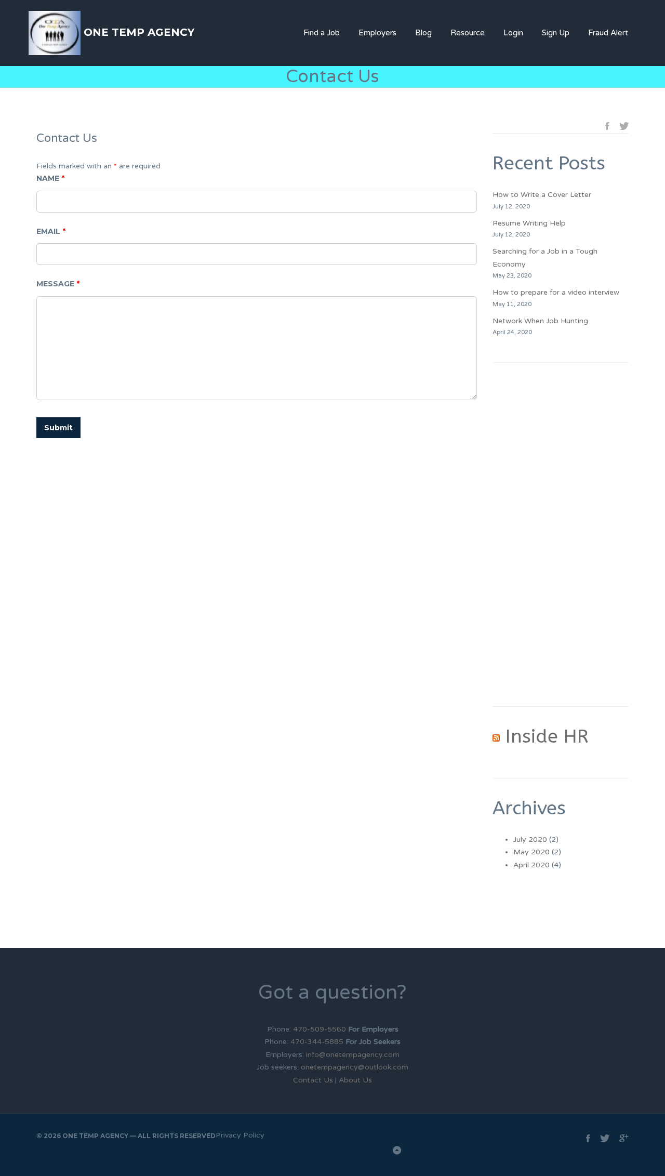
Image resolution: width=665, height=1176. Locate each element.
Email (50, 231)
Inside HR (547, 736)
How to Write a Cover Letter (542, 194)
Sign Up (555, 32)
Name (50, 178)
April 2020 (531, 865)
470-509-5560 (320, 1029)
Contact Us (313, 1080)
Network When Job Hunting (540, 320)
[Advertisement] (561, 534)
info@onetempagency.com (353, 1054)
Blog (423, 32)
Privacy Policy (240, 1135)
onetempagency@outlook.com (354, 1067)
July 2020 (530, 839)
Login (513, 32)
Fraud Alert (608, 32)
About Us (355, 1080)
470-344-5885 (316, 1041)
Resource (467, 32)
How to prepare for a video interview (556, 292)
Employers (377, 32)
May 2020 (531, 852)
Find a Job (321, 32)
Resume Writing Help (529, 223)
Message (57, 283)
